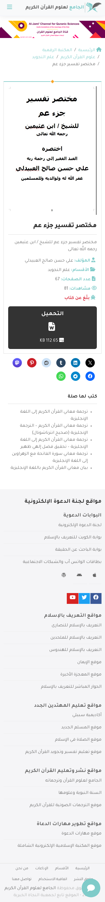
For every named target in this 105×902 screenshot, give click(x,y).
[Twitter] (84, 598)
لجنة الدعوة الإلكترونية (80, 525)
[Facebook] (96, 598)
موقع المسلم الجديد (81, 727)
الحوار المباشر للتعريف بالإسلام (71, 687)
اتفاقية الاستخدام (52, 879)
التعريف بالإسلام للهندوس (75, 650)
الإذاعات (41, 869)
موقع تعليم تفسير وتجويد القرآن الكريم (63, 752)
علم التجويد (59, 270)
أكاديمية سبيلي (87, 715)
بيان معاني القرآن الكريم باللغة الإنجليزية (49, 468)
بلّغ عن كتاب (77, 298)
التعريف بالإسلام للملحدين (76, 638)
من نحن (21, 869)
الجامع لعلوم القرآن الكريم (30, 888)
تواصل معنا (22, 879)
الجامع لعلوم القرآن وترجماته (73, 781)
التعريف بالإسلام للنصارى (77, 625)
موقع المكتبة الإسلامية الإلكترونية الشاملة (60, 846)
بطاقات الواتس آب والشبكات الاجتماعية (62, 562)
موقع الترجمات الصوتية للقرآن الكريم (65, 805)
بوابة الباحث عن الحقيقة (78, 550)
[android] (80, 576)
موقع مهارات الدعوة (82, 834)
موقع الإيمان (89, 662)
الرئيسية (83, 869)
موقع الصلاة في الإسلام (78, 740)
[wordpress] (64, 576)
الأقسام (62, 869)
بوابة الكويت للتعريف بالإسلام (73, 537)
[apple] (95, 576)
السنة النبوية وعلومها (80, 793)
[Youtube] (72, 598)
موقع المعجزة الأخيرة (81, 675)
